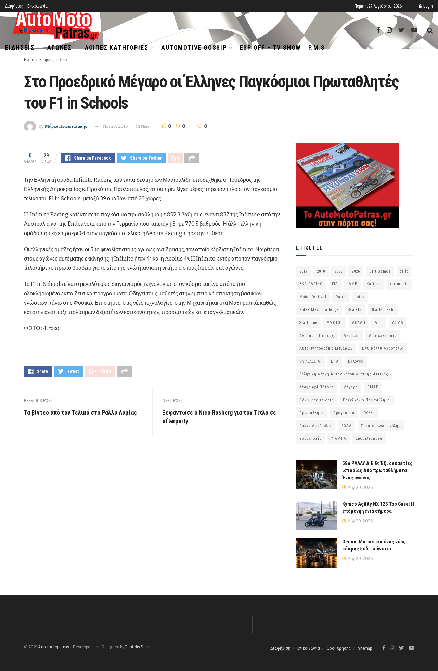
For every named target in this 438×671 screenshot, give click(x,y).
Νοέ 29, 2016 (115, 126)
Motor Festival (312, 297)
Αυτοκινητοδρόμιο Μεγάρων (326, 348)
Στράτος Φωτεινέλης (381, 425)
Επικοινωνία (37, 6)
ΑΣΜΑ (397, 322)
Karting (373, 284)
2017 (303, 271)
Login (427, 6)
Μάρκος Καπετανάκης (66, 126)
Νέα (63, 59)
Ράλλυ (369, 412)
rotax (360, 297)
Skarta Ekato (383, 309)
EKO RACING (311, 284)
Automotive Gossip (194, 47)
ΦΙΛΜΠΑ (338, 438)
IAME (352, 284)
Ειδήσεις (19, 47)
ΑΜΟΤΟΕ (335, 322)
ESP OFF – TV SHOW (270, 47)
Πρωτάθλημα (311, 412)
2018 (321, 271)
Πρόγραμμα (344, 412)
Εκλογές (355, 361)
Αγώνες (59, 47)
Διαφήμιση (14, 6)
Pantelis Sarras (139, 647)
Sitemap (365, 648)
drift (404, 271)
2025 (338, 271)
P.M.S (316, 47)
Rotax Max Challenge (319, 309)
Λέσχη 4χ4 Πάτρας (316, 387)
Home (29, 59)
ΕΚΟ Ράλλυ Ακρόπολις (382, 348)
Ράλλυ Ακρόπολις (315, 425)
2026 (356, 271)
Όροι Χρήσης (339, 648)
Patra (341, 297)
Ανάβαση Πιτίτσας (316, 335)
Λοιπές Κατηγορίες (117, 47)
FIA (335, 284)
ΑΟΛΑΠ (358, 322)
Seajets (355, 309)
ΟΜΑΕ (372, 387)
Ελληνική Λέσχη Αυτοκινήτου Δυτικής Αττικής (343, 374)
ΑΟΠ (379, 322)
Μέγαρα (350, 387)
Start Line (308, 322)
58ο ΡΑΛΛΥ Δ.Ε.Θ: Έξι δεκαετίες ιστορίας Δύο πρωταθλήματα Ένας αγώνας (377, 470)
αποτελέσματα (369, 438)
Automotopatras (53, 647)
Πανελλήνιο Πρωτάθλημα (366, 400)
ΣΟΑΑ (346, 425)
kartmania (399, 284)
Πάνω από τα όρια (316, 400)
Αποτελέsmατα (383, 335)
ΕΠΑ (335, 361)
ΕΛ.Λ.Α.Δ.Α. (310, 361)
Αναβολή (352, 335)
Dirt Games (380, 271)
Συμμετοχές (310, 438)
